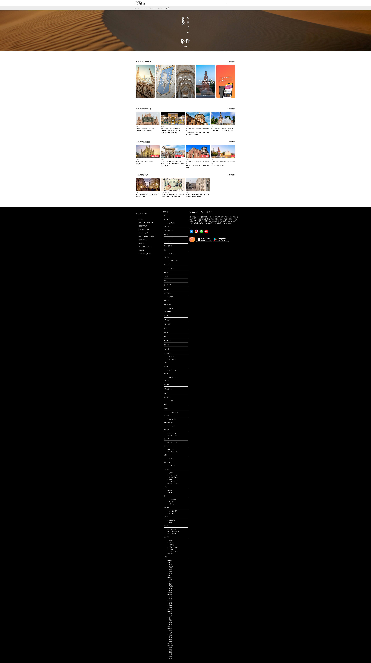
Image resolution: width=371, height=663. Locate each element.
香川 (169, 601)
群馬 (169, 639)
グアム (170, 473)
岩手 (169, 596)
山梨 (169, 647)
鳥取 (169, 565)
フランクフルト (173, 451)
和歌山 (170, 586)
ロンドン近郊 (172, 511)
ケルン (170, 449)
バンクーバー (172, 377)
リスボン (171, 466)
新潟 (169, 630)
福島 (169, 577)
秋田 (169, 575)
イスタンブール (173, 412)
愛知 (169, 637)
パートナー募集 (143, 233)
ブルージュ (171, 433)
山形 (169, 592)
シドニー (171, 426)
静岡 (169, 622)
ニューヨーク (172, 475)
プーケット (171, 502)
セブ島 (170, 401)
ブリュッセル (172, 435)
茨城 (169, 633)
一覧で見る (231, 61)
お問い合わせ (143, 240)
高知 (169, 571)
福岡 (169, 605)
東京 (169, 658)
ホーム (137, 8)
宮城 (169, 603)
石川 (169, 626)
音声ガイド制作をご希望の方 (147, 236)
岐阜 (169, 588)
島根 (169, 656)
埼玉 (169, 590)
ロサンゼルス (172, 477)
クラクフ (171, 223)
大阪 (169, 643)
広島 (169, 624)
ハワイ (170, 479)
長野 (169, 635)
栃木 (169, 618)
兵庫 (169, 616)
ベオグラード (172, 261)
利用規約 (141, 243)
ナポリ (170, 540)
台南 (169, 490)
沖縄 (169, 607)
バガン (170, 308)
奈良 (169, 628)
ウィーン (171, 357)
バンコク (171, 504)
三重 (169, 652)
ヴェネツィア (172, 547)
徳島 (169, 560)
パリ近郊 (171, 520)
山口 (169, 569)
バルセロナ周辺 (173, 531)
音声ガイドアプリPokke (146, 222)
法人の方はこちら (144, 229)
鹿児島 (170, 567)
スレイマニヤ (172, 370)
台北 (169, 492)
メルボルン (171, 359)
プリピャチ (171, 253)
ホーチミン (171, 419)
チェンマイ (171, 499)
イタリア (151, 8)
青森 (169, 599)
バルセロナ (171, 533)
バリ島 (170, 297)
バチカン (171, 545)
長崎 (169, 654)
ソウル (170, 458)
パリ (169, 522)
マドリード (171, 529)
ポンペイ (171, 543)
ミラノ (160, 8)
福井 (169, 579)
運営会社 (141, 250)
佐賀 (169, 562)
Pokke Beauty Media (145, 253)
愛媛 (169, 611)
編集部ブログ (143, 226)
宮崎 (169, 573)
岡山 (169, 620)
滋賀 (169, 594)
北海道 (170, 645)
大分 (169, 609)
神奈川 (170, 641)
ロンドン (171, 513)
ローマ (170, 553)
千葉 (169, 613)
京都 (169, 650)
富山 (169, 582)
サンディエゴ (172, 481)
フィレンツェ (172, 551)
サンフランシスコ (173, 483)
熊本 (169, 584)
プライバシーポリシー (145, 247)
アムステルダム (173, 442)
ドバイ (170, 238)
